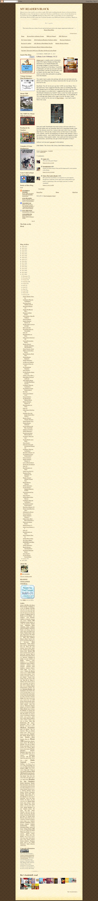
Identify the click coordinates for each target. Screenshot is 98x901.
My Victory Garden (26, 40)
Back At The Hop (27, 327)
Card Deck (26, 658)
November (25, 278)
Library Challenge (27, 716)
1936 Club (22, 609)
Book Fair (22, 646)
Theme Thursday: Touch (28, 349)
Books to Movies (31, 652)
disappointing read (26, 683)
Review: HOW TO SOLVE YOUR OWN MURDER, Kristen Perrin (27, 195)
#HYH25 (22, 605)
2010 (23, 560)
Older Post (75, 192)
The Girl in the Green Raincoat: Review (27, 433)
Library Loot (31, 719)
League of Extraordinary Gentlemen (27, 715)
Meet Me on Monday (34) (29, 507)
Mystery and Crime (24, 746)
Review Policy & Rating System (35, 36)
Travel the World (28, 814)
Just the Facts (24, 713)
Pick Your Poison (30, 767)
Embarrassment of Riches (26, 687)
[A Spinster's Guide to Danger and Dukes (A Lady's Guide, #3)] (71, 882)
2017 (23, 263)
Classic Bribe (23, 669)
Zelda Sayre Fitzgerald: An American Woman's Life (29, 446)
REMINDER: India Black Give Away (28, 542)
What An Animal (30, 830)
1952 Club (26, 611)
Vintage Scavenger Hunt (27, 826)
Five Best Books (26, 692)
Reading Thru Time (29, 784)
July (24, 285)
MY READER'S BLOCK (34, 9)
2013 (23, 270)
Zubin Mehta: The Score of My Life (28, 377)
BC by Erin (23, 636)
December (25, 276)
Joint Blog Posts (22, 712)
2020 (23, 257)
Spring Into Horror (30, 798)
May (24, 289)
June (24, 287)
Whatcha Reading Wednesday (27, 357)
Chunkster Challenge (30, 668)
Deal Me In (26, 680)
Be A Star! (25, 391)
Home (22, 36)
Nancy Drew (28, 752)
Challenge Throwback (27, 661)
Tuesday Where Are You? (30, 817)
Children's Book (31, 665)
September (25, 281)
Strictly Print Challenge (25, 802)
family (28, 690)
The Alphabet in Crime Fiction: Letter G (28, 389)
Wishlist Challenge (31, 839)
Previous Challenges (65, 40)
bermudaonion (47, 166)
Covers (33, 674)
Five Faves (33, 692)
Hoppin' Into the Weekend (29, 464)
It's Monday (23, 710)
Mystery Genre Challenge (25, 749)
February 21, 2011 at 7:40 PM (48, 185)
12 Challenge (30, 606)
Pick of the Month (27, 765)
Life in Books (24, 721)
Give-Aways (32, 702)
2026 (23, 246)
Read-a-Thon (26, 779)
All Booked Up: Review (28, 512)
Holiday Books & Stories (62, 43)
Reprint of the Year (31, 786)
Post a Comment (41, 188)
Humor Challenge (31, 709)
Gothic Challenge (24, 704)
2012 (23, 272)
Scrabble (22, 793)
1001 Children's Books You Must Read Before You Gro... (28, 382)
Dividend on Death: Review (27, 313)
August (25, 283)
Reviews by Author (26, 43)
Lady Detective (32, 713)
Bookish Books (23, 651)
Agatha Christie (29, 622)
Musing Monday (23, 742)
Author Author (23, 631)
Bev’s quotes (49, 23)
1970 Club (33, 612)
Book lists (28, 646)
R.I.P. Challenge (27, 771)
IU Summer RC (31, 710)
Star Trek (33, 799)
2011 (23, 274)
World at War (27, 842)
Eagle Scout (25, 686)
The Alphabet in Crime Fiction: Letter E (28, 504)
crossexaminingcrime (27, 214)
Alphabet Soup (30, 625)
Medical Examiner (27, 727)
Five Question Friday (24, 693)
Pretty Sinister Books (27, 210)
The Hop (27, 810)
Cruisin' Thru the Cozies (26, 678)
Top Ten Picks (27, 813)
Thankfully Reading (27, 808)
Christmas (22, 666)
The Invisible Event (26, 203)
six (34, 795)
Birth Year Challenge (29, 637)
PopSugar (22, 768)
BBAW (33, 634)
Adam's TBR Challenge (27, 621)
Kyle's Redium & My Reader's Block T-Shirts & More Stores (36, 47)
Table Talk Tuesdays (27, 805)
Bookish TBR (31, 651)
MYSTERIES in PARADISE (26, 191)
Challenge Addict (30, 660)
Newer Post (39, 192)
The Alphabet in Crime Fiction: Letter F (28, 455)
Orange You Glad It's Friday (26, 758)
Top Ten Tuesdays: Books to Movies (28, 372)
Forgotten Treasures (30, 696)
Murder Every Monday (29, 741)
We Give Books (23, 830)
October (25, 279)
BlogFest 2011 (32, 639)
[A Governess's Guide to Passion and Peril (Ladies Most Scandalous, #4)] (67, 882)
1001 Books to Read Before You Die (43, 43)
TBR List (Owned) (51, 36)
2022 (23, 253)
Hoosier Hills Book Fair (28, 707)
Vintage (28, 821)
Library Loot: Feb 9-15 (28, 471)
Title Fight (27, 811)
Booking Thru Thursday (29, 649)
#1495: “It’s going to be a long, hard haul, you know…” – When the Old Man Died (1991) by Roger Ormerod (28, 206)
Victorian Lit (22, 819)
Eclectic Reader (31, 686)
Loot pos (52, 142)
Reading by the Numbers (27, 780)
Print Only (26, 769)
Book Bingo (31, 643)
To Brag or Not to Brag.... (28, 375)
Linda (44, 159)
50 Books (22, 614)
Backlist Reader (28, 632)
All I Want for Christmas (27, 623)
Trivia (26, 816)
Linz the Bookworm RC (27, 721)
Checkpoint (22, 665)
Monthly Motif (30, 737)
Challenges (23, 663)
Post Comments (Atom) (50, 196)
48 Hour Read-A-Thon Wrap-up (28, 497)
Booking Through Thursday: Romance (28, 418)
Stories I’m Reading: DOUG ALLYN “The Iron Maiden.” (28, 200)
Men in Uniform (30, 730)
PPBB (26, 768)
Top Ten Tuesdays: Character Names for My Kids (28, 489)
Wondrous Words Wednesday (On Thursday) (27, 474)
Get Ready (26, 702)
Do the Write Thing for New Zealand (28, 330)
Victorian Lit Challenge (30, 819)
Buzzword (25, 657)
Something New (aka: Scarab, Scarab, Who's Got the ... (28, 414)
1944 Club (22, 611)
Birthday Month (24, 639)
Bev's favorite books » (73, 892)
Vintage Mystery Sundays (27, 823)
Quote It (32, 769)
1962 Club (24, 612)
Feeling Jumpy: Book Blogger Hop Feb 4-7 (28, 519)
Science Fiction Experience (27, 792)
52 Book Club (29, 614)
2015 (23, 266)
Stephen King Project (23, 801)
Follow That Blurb (27, 695)
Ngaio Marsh (25, 753)
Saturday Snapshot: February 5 (27, 516)
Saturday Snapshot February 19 (27, 402)
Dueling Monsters (26, 684)
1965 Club (28, 612)
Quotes (21, 771)
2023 (23, 252)
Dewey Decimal (27, 681)
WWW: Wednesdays (27, 360)
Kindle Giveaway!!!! (27, 525)
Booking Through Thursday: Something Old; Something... (28, 345)
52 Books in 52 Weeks (27, 615)
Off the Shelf (30, 756)
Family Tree (32, 690)
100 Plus (26, 605)
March (24, 292)
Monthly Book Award (24, 734)
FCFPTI (21, 692)
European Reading (28, 689)
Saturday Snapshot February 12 (27, 460)
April (24, 291)
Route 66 (29, 789)
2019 (23, 259)
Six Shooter (23, 796)
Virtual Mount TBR (29, 829)
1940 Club (32, 609)
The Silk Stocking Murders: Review (27, 399)
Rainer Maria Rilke (49, 30)
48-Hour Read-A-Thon (28, 538)
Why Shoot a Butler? (27, 540)
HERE (24, 600)
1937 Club (27, 609)
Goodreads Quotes (73, 33)
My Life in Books (30, 744)
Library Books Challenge (29, 718)
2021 (23, 255)
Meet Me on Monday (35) (29, 452)
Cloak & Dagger (29, 671)
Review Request (26, 787)
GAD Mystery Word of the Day (27, 700)
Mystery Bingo (31, 747)
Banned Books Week (27, 634)
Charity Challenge (31, 663)
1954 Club (30, 611)
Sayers (33, 790)
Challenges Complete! (28, 429)
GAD (31, 699)
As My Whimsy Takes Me (29, 629)
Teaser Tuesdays (26, 370)
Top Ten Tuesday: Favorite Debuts (27, 556)
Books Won (22, 654)
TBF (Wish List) (63, 36)
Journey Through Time (30, 712)
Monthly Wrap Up (24, 739)
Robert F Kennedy (23, 789)
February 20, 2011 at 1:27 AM (48, 163)
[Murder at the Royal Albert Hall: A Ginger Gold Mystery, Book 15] (75, 882)
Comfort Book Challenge (25, 674)
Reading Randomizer (25, 783)
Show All (33, 221)
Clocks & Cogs (23, 672)
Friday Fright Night (30, 698)
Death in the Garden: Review (27, 522)
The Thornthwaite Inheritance (27, 367)
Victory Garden (23, 821)
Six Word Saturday (31, 796)
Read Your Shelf (27, 777)
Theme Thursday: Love (28, 421)
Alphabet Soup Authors (27, 627)
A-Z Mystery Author (27, 618)
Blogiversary (26, 642)
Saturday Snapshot (26, 790)
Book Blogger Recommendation (27, 645)
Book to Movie (28, 648)
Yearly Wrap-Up (31, 843)
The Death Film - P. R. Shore (28, 212)
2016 (23, 265)
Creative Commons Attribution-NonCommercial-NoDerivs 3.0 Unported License (27, 856)
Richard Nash (32, 787)
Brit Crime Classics (27, 655)
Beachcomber (30, 636)
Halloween (22, 705)
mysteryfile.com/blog (27, 198)
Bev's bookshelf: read (29, 875)
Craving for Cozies (24, 675)
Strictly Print (31, 801)
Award (28, 631)
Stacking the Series (25, 799)
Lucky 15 (29, 724)
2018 (23, 261)
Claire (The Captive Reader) (50, 176)
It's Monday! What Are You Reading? (28, 300)
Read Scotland (27, 774)
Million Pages (23, 732)
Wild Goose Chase (24, 838)
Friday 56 (25, 332)
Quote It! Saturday (27, 319)
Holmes (22, 707)
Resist (21, 787)
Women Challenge (24, 841)
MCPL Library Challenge (30, 725)
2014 (23, 268)
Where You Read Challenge (30, 836)
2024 (23, 250)
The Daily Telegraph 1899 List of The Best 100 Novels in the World (38, 50)
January (25, 558)
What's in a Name (24, 832)
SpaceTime (22, 798)
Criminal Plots (31, 677)
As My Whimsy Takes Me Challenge (28, 316)
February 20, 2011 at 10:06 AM (48, 172)
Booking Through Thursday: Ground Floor (28, 479)
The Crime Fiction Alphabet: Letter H (28, 303)
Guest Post (32, 704)
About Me (33, 619)
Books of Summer (23, 652)
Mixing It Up (31, 732)
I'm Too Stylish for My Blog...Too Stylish (28, 427)
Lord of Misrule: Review (28, 462)
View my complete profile (26, 576)
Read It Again (26, 773)
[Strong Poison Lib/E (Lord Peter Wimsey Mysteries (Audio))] (37, 882)
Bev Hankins (26, 574)
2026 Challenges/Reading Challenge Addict (45, 40)
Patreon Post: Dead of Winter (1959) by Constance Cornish (28, 217)
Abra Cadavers (23, 620)
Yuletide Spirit (23, 845)
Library (21, 716)
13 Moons (26, 608)
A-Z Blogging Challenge (28, 362)
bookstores (28, 654)
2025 (23, 248)
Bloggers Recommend (24, 640)
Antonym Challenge (24, 628)
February (25, 294)
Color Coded (31, 672)
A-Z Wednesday (27, 619)
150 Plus (32, 608)
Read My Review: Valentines (27, 483)
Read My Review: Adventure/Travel (27, 547)
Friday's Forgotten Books (24, 699)
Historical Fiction (30, 705)
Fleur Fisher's (60, 98)
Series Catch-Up (29, 795)
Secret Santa (28, 793)
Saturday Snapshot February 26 (27, 321)
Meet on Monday (24, 729)
